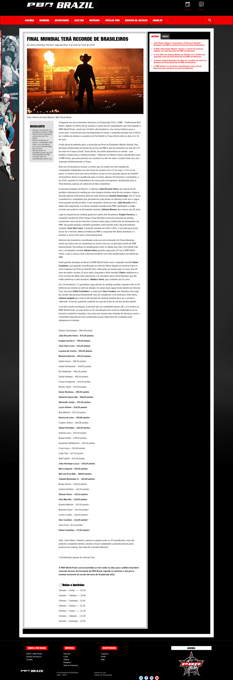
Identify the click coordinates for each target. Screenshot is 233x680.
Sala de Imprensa (70, 665)
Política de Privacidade (103, 675)
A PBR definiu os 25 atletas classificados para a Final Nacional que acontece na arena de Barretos (177, 67)
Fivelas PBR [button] (112, 20)
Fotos (65, 657)
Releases (67, 662)
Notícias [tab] (155, 36)
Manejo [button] (157, 20)
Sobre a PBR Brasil (34, 654)
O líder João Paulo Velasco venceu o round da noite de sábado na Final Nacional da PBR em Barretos (178, 50)
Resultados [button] (62, 20)
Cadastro (105, 654)
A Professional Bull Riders (68, 673)
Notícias (66, 654)
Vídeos (66, 660)
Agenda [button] (29, 20)
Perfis (103, 657)
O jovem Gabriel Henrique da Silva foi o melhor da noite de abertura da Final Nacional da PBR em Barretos (180, 61)
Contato (29, 660)
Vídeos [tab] (165, 36)
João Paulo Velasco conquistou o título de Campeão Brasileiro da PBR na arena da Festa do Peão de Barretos (179, 44)
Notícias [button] (94, 20)
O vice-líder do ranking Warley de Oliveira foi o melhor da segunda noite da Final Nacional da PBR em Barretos (179, 56)
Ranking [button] (44, 20)
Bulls (103, 660)
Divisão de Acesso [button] (136, 20)
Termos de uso (100, 673)
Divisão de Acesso (33, 657)
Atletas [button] (79, 20)
